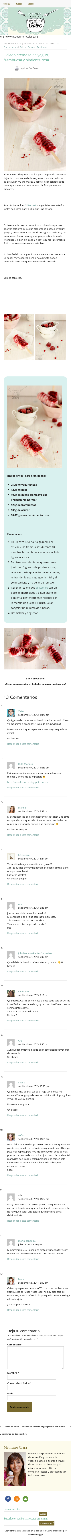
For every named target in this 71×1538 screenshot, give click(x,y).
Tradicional (42, 47)
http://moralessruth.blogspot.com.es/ (27, 782)
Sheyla (21, 1082)
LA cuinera (23, 855)
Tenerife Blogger (35, 1534)
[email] (25, 1499)
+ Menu (6, 3)
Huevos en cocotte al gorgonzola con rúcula (43, 1426)
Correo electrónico (19, 1383)
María (21, 1279)
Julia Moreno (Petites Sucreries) (35, 953)
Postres (31, 47)
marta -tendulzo (27, 1240)
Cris (20, 1040)
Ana (20, 904)
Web (10, 1393)
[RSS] (17, 1499)
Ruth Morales (25, 764)
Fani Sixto (23, 991)
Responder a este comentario (23, 743)
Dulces (23, 47)
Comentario (14, 1344)
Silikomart (31, 205)
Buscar (18, 3)
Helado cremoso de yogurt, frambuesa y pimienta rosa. (27, 57)
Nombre (13, 1372)
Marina (22, 807)
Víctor (21, 711)
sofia (20, 1135)
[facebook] (8, 1499)
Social (30, 3)
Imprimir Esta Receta (29, 68)
